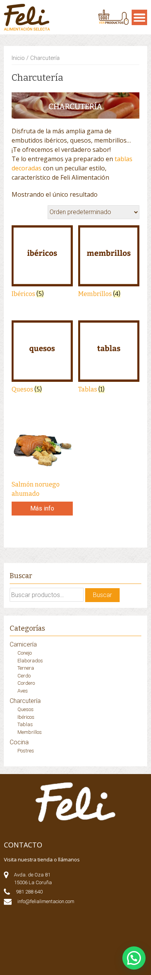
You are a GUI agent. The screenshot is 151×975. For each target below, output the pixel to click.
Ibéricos (25, 717)
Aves (22, 691)
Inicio (18, 57)
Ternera (25, 668)
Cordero (26, 683)
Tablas (25, 724)
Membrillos (29, 732)
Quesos (25, 709)
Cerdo (24, 676)
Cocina (19, 742)
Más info (42, 508)
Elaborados (30, 661)
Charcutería (25, 700)
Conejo (24, 653)
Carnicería (23, 644)
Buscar (102, 595)
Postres (25, 751)
